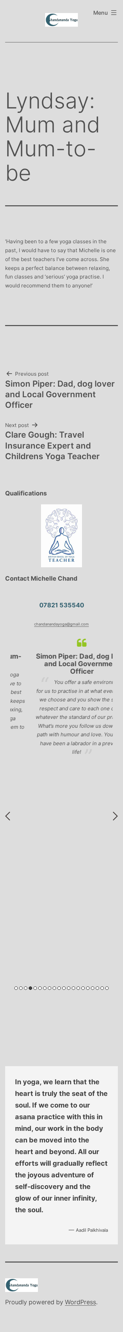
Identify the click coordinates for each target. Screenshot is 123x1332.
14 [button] (78, 988)
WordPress (80, 1302)
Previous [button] (7, 816)
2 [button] (21, 988)
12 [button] (68, 988)
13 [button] (73, 988)
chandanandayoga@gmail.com (61, 624)
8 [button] (49, 988)
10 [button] (59, 988)
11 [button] (64, 988)
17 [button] (92, 988)
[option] (61, 697)
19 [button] (102, 988)
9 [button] (54, 988)
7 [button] (44, 988)
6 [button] (40, 988)
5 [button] (35, 988)
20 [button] (107, 988)
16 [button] (88, 988)
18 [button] (97, 988)
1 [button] (16, 988)
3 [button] (25, 988)
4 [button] (30, 988)
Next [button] (115, 816)
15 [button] (83, 988)
